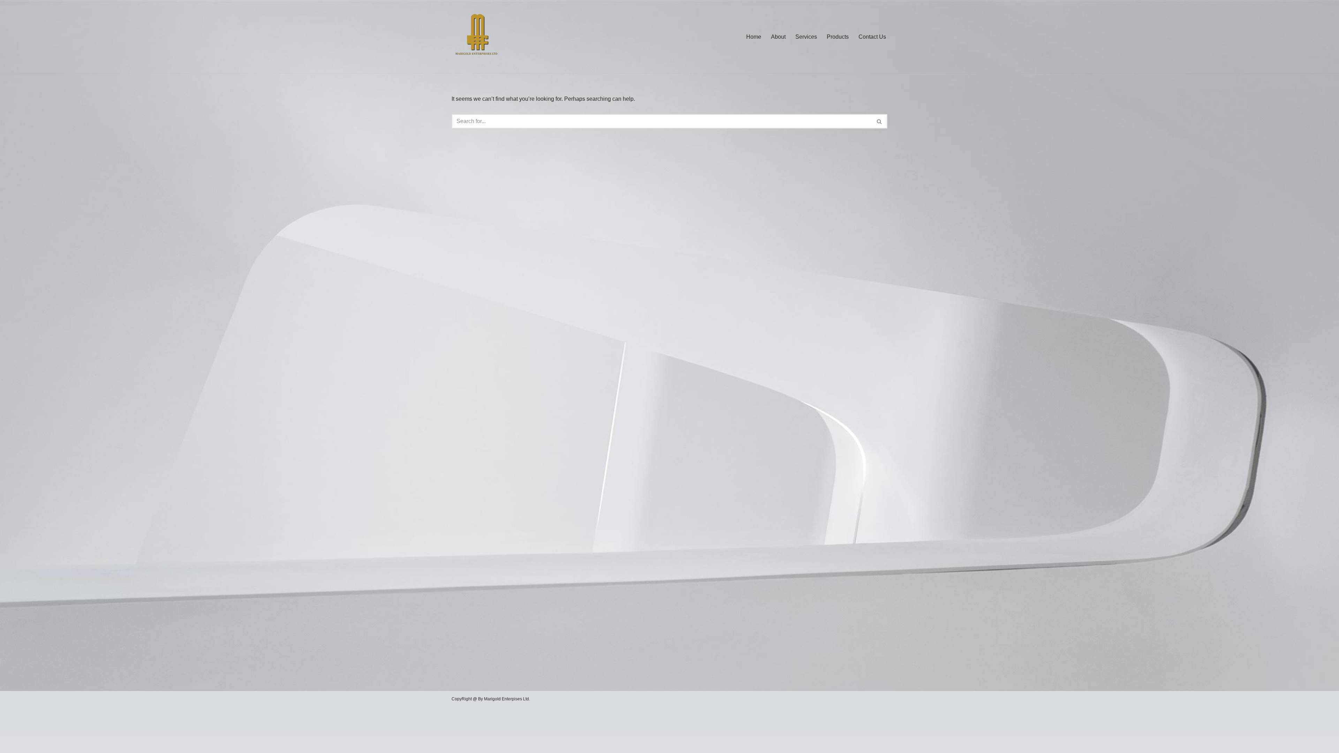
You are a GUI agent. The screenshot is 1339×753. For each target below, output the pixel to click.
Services (806, 37)
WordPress (514, 744)
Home (753, 37)
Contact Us (872, 37)
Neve (458, 744)
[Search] (879, 121)
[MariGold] (477, 36)
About (778, 37)
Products (838, 37)
